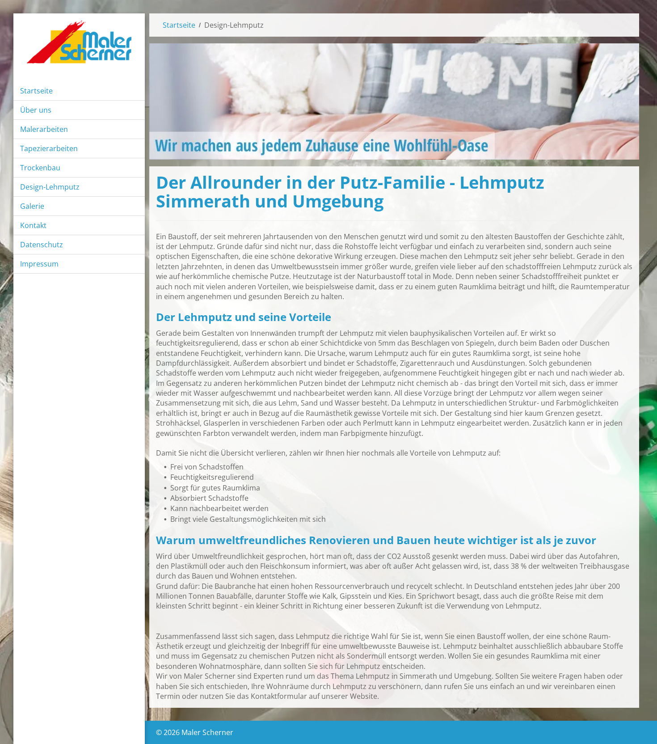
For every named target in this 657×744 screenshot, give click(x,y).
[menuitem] (79, 91)
